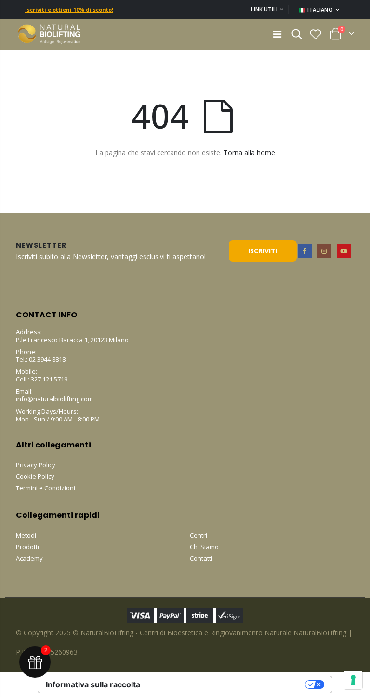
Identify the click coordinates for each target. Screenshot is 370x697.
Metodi (26, 535)
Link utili (264, 9)
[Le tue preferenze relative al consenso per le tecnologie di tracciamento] (353, 680)
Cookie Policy (35, 476)
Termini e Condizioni (45, 488)
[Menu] (277, 33)
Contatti (201, 558)
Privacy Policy (35, 464)
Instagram (324, 251)
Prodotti (27, 546)
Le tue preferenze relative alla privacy (227, 684)
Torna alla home (249, 152)
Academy (29, 558)
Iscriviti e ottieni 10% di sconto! (69, 9)
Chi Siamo (204, 546)
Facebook (305, 251)
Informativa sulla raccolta (93, 684)
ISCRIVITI (263, 250)
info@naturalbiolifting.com (54, 399)
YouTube (344, 251)
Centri (198, 535)
